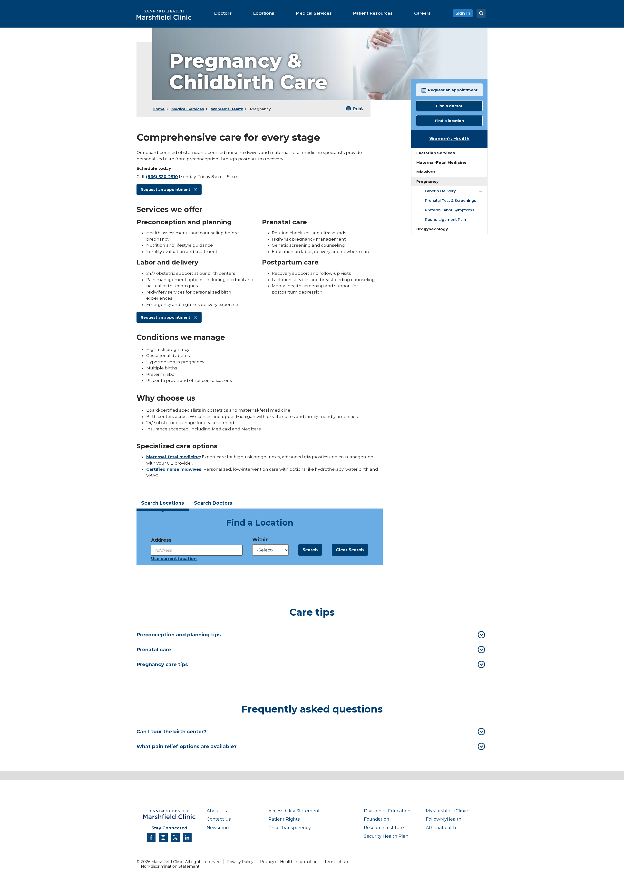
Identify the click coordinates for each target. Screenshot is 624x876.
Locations (162, 503)
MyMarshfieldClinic (447, 811)
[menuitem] (223, 13)
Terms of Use (337, 861)
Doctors (213, 503)
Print (358, 108)
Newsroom (219, 827)
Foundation (376, 819)
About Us (217, 811)
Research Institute (384, 827)
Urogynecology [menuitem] (432, 229)
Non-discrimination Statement (170, 866)
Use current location (174, 558)
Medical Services (187, 109)
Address (161, 540)
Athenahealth (441, 827)
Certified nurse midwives (173, 469)
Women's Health (227, 109)
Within (260, 539)
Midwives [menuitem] (425, 172)
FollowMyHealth (443, 819)
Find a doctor (449, 105)
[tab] (162, 504)
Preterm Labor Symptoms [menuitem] (449, 210)
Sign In (463, 13)
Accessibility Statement (294, 811)
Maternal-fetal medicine (173, 456)
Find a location (449, 120)
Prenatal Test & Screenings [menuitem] (450, 200)
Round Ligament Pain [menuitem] (445, 219)
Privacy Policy (240, 861)
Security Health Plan (386, 836)
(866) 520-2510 (162, 176)
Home (159, 109)
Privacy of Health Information (289, 861)
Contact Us (219, 819)
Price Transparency (289, 827)
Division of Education (387, 811)
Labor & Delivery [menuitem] (440, 191)
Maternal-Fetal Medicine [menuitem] (441, 162)
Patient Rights (284, 819)
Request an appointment (165, 189)
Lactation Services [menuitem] (435, 153)
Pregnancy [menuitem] (427, 181)
